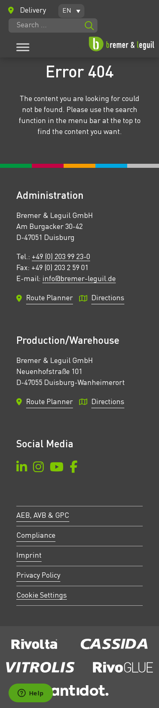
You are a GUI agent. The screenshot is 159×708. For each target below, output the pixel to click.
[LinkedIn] (21, 468)
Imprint (29, 555)
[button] (71, 11)
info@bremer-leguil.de (79, 279)
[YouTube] (57, 468)
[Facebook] (73, 468)
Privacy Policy (38, 575)
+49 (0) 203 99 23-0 (61, 257)
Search (89, 25)
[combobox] (53, 25)
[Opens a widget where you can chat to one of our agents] (30, 694)
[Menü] (22, 47)
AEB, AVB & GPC (42, 515)
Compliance (35, 535)
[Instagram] (38, 468)
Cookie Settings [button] (41, 595)
